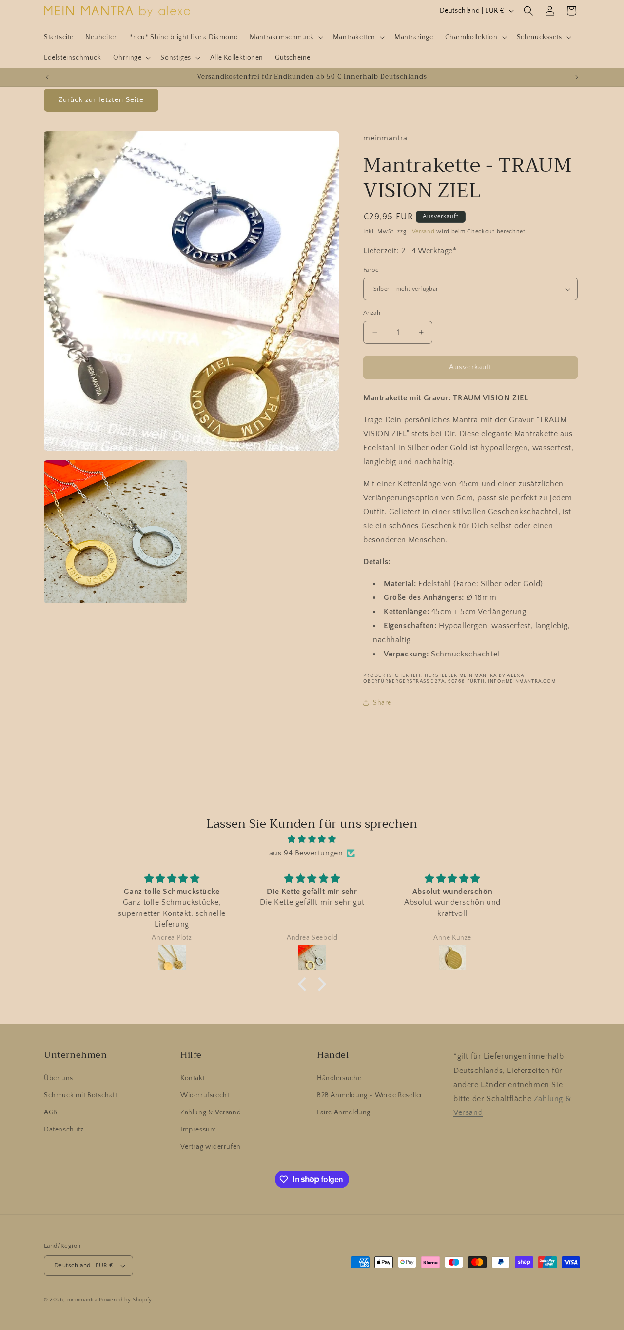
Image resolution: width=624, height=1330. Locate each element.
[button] (285, 37)
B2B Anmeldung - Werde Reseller (370, 1095)
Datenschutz (64, 1129)
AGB (51, 1112)
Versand (423, 231)
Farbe (371, 269)
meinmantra (82, 1300)
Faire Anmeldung (343, 1112)
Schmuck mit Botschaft (80, 1095)
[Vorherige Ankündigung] (47, 77)
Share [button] (382, 703)
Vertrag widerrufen (210, 1147)
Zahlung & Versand (210, 1112)
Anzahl (372, 312)
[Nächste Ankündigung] (576, 77)
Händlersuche (339, 1078)
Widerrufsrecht (204, 1095)
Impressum (198, 1129)
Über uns (58, 1078)
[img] (312, 839)
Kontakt (192, 1078)
